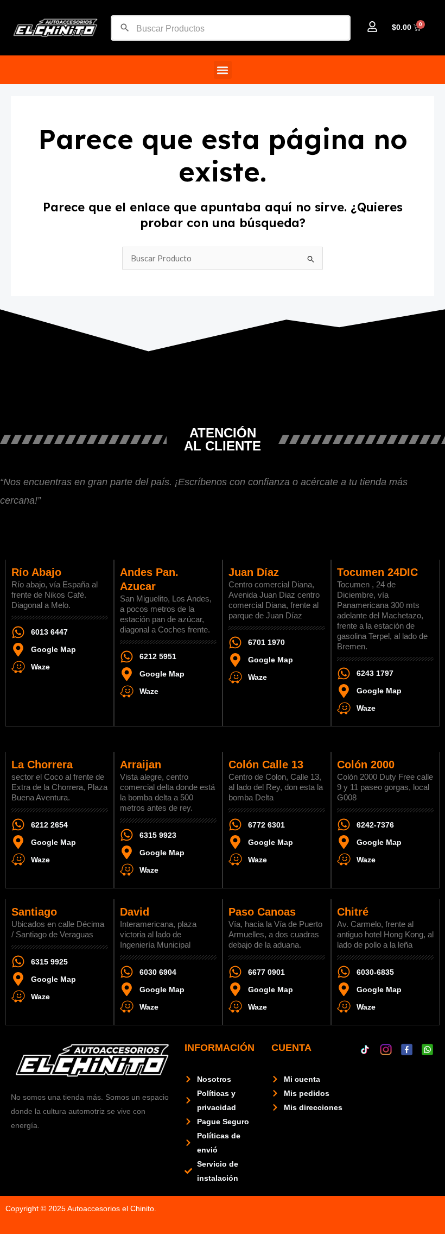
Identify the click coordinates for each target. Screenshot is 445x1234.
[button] (223, 70)
